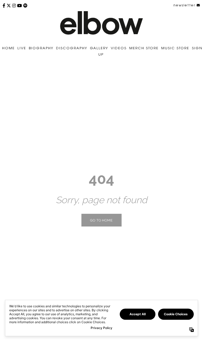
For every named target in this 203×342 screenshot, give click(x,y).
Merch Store (144, 47)
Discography (71, 47)
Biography (41, 47)
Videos (119, 47)
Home (8, 47)
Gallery (99, 47)
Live (21, 47)
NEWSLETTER (185, 5)
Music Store (175, 47)
